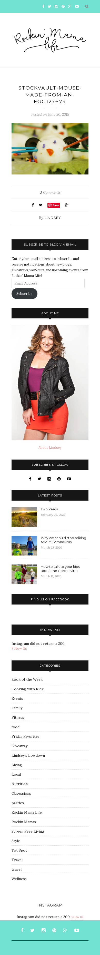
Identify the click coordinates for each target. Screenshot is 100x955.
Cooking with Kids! (28, 689)
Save (56, 205)
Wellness (19, 878)
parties (18, 803)
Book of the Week (27, 679)
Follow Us (19, 648)
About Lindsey (50, 447)
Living (17, 765)
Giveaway (19, 746)
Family (17, 708)
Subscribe (24, 293)
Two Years (49, 509)
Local (16, 774)
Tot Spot (19, 850)
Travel (17, 859)
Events (17, 698)
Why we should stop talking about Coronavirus (63, 540)
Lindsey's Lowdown (28, 755)
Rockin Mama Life (27, 812)
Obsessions (21, 793)
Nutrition (20, 784)
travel (17, 869)
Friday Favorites (25, 736)
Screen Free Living (28, 831)
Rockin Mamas (24, 822)
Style (16, 841)
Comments (50, 192)
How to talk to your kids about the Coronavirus (60, 568)
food (15, 727)
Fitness (18, 717)
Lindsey (53, 218)
